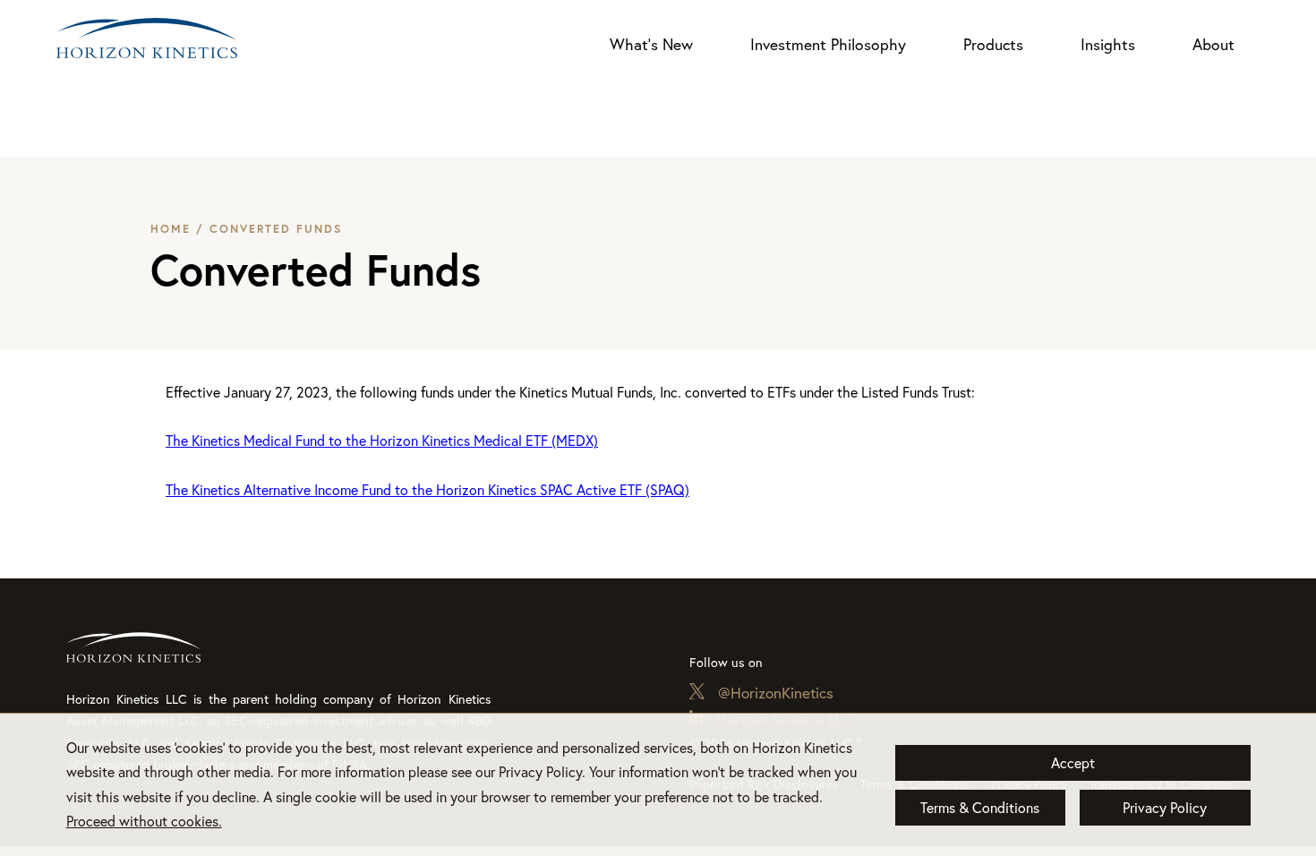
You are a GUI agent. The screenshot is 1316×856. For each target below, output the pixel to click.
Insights (1108, 44)
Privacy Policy (1165, 808)
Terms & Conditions (979, 808)
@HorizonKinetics (775, 692)
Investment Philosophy (828, 44)
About (1213, 44)
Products (993, 44)
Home (170, 228)
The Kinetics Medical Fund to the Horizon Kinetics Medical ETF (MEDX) (382, 440)
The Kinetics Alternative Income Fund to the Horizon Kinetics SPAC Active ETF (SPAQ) (427, 490)
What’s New (651, 44)
